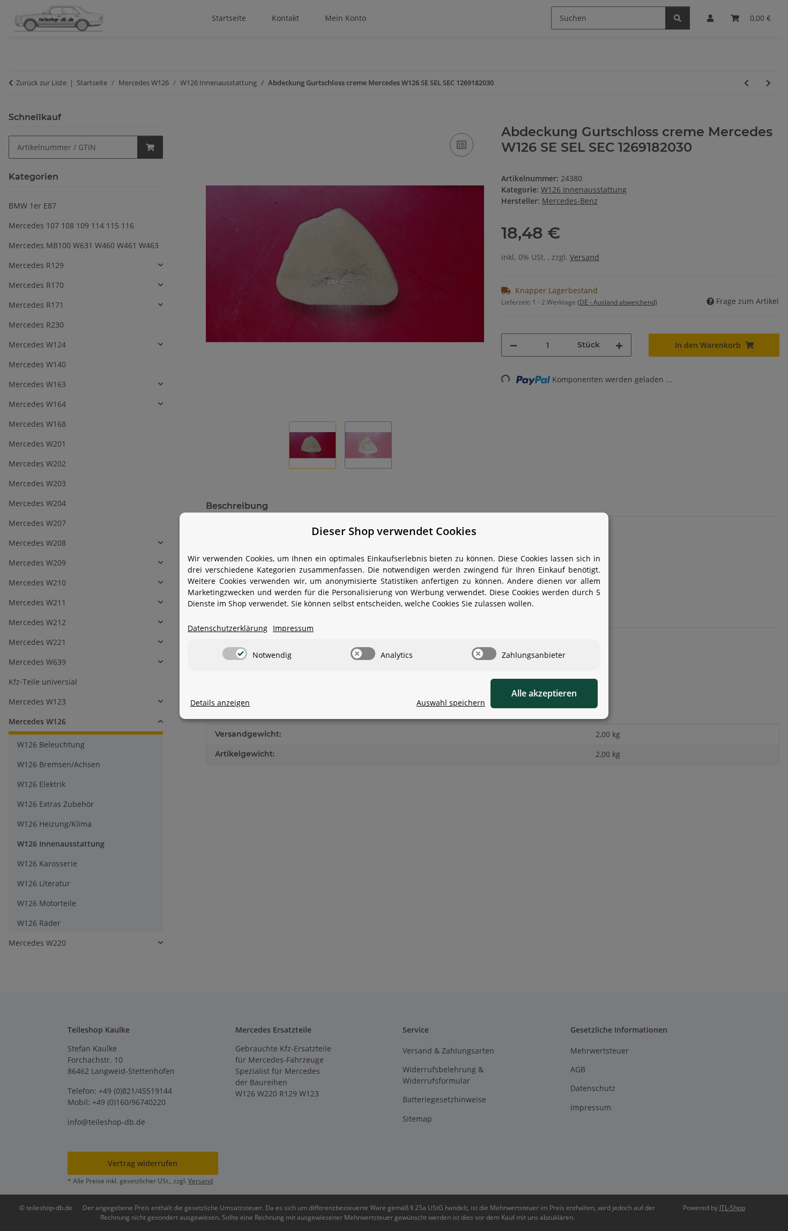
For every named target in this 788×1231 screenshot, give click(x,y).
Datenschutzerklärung (227, 628)
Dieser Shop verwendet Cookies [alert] (394, 531)
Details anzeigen (220, 703)
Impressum (293, 628)
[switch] (234, 653)
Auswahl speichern (451, 703)
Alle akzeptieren (544, 693)
